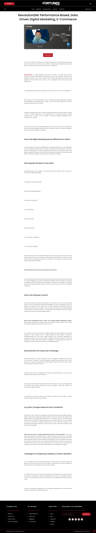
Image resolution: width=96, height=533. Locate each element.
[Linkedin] (79, 519)
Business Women (47, 9)
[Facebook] (70, 519)
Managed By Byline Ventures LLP (82, 531)
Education (55, 9)
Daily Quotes (88, 9)
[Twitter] (76, 519)
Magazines (38, 9)
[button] (90, 4)
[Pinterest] (82, 519)
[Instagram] (73, 519)
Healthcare (61, 9)
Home (33, 9)
